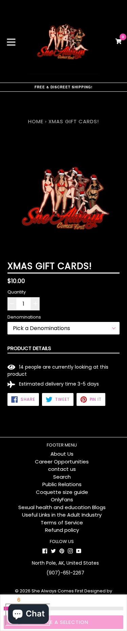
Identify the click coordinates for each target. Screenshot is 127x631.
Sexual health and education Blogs (62, 507)
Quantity (16, 292)
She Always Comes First (57, 591)
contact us (62, 469)
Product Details (29, 348)
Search (62, 476)
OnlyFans (62, 499)
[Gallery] (63, 200)
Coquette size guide (62, 492)
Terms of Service (62, 522)
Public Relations (62, 484)
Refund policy (62, 530)
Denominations (24, 317)
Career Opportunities (62, 461)
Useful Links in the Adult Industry (62, 514)
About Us (61, 453)
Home (35, 121)
